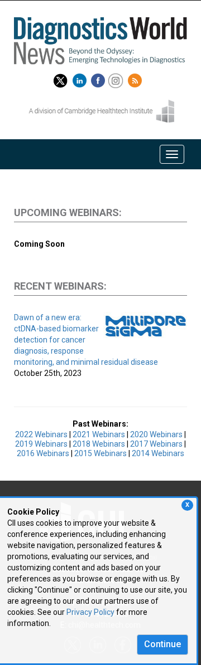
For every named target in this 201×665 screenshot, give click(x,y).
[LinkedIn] (81, 78)
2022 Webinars (41, 434)
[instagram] (117, 78)
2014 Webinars (158, 453)
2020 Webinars (156, 434)
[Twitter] (60, 78)
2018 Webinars (99, 443)
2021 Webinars (99, 434)
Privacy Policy (90, 612)
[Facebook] (99, 78)
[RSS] (136, 78)
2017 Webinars (156, 443)
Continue (162, 644)
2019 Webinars (41, 443)
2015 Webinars (100, 453)
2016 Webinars (43, 453)
